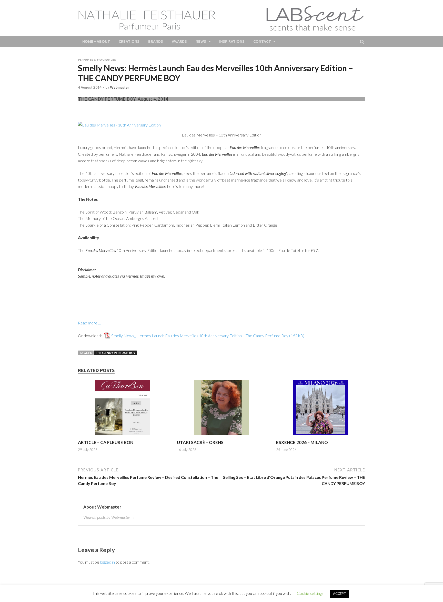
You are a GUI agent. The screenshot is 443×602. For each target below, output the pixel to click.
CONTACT (262, 41)
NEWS (201, 41)
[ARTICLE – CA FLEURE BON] (122, 436)
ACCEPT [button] (339, 594)
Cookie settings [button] (310, 593)
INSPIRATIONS (232, 41)
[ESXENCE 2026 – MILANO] (320, 436)
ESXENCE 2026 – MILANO (302, 442)
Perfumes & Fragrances (97, 59)
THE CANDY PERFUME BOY (115, 353)
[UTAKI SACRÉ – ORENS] (221, 436)
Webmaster (119, 87)
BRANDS (155, 41)
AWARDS (179, 41)
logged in (107, 561)
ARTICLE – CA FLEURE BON (105, 442)
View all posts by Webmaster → (109, 517)
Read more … (89, 322)
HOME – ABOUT (96, 41)
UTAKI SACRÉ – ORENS (200, 442)
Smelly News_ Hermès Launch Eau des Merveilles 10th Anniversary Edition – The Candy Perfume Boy (199, 335)
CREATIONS (129, 41)
